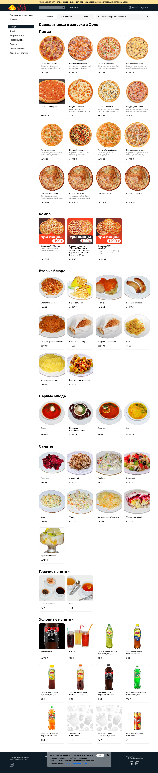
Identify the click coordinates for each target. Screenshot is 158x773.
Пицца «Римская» (77, 150)
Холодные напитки (19, 53)
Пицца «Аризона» (77, 107)
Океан (43, 517)
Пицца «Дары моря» (135, 107)
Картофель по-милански (79, 380)
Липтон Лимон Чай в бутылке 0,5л (135, 652)
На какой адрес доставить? (113, 16)
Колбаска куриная (134, 303)
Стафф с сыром (104, 193)
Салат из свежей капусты (108, 517)
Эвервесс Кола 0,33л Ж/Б (75, 734)
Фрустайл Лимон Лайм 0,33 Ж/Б (105, 734)
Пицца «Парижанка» (78, 63)
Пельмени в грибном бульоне (77, 429)
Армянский (74, 478)
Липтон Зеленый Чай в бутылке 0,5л (107, 652)
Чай (71, 603)
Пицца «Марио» (48, 150)
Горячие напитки (17, 48)
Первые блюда (16, 40)
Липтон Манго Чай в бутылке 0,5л (49, 693)
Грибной (101, 478)
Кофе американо (48, 603)
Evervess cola (46, 651)
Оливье (72, 517)
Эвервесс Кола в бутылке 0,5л (104, 693)
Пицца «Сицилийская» (107, 150)
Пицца (13, 26)
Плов (128, 341)
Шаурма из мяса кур (77, 341)
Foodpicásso (18, 759)
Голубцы (101, 303)
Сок (71, 651)
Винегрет (45, 478)
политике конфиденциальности (76, 763)
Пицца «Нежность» (134, 63)
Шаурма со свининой (107, 341)
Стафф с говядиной (49, 193)
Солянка (101, 428)
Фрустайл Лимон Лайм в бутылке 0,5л (136, 693)
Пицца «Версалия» (106, 107)
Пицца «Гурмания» (106, 63)
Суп (127, 428)
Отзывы (13, 19)
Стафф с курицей (76, 193)
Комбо (13, 31)
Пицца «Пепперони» (50, 107)
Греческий (130, 478)
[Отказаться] (107, 755)
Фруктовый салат (48, 556)
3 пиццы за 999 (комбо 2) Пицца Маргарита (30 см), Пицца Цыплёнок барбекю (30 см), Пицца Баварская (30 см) (79, 250)
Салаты (13, 44)
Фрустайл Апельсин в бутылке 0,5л (49, 734)
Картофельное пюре (49, 380)
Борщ (43, 428)
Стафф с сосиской (134, 193)
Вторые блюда (17, 35)
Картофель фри (76, 303)
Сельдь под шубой (134, 517)
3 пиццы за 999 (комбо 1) (51, 246)
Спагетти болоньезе (49, 303)
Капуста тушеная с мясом (52, 341)
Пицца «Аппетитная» (135, 150)
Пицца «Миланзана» (50, 63)
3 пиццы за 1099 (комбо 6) (105, 247)
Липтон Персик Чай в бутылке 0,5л (78, 693)
